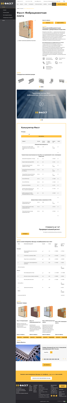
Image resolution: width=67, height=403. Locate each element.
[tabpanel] (21, 81)
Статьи (25, 4)
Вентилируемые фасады (20, 389)
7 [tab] (52, 359)
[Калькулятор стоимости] (54, 4)
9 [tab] (55, 359)
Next (65, 82)
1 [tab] (39, 86)
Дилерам (45, 4)
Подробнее (26, 337)
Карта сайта (61, 389)
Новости (34, 390)
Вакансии (35, 391)
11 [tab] (58, 359)
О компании (31, 4)
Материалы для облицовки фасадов (21, 391)
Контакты (50, 4)
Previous (16, 82)
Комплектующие (6, 12)
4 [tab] (47, 359)
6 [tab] (50, 359)
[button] (35, 20)
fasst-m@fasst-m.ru (38, 1)
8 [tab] (53, 359)
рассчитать (41, 136)
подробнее (46, 352)
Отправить (25, 233)
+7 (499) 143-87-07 (20, 1)
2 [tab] (41, 86)
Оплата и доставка (38, 4)
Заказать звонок (63, 386)
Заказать (48, 22)
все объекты (47, 364)
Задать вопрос (60, 22)
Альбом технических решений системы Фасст (27, 40)
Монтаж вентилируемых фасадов (22, 393)
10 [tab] (57, 359)
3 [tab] (42, 86)
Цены (17, 4)
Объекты (21, 4)
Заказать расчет (41, 378)
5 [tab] (49, 359)
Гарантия (30, 389)
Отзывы (30, 387)
